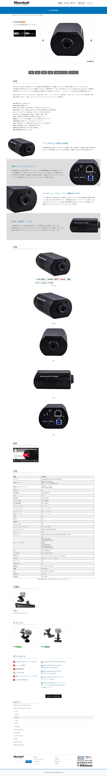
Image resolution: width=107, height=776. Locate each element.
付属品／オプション (60, 72)
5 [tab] (93, 61)
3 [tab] (90, 61)
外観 (37, 72)
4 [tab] (91, 61)
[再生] (15, 460)
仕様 (50, 72)
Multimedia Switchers (18, 744)
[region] (67, 40)
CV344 (16, 723)
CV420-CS (17, 726)
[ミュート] (34, 460)
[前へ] (43, 40)
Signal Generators (18, 741)
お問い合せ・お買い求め (53, 696)
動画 (44, 72)
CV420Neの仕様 (19, 672)
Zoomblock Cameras (18, 729)
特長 (31, 72)
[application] (26, 455)
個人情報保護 (57, 761)
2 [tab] (88, 61)
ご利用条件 (57, 759)
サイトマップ (36, 763)
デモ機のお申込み (37, 761)
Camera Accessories (18, 735)
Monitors (16, 738)
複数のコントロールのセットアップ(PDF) (26, 676)
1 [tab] (87, 61)
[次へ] (91, 40)
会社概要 (56, 763)
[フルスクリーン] (36, 460)
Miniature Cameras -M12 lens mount (22, 705)
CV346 (16, 720)
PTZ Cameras (17, 732)
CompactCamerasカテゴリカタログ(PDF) (26, 661)
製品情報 (35, 757)
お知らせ (56, 757)
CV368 (16, 714)
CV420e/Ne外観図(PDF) (21, 679)
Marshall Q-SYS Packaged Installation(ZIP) (54, 661)
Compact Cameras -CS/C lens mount (22, 708)
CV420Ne (17, 717)
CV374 (16, 711)
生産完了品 (16, 702)
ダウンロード (73, 72)
